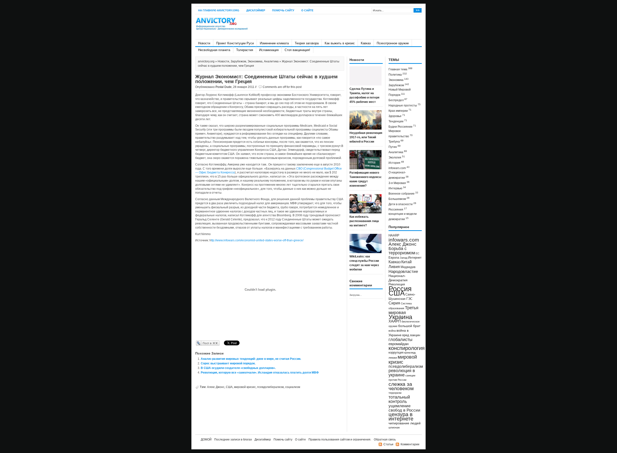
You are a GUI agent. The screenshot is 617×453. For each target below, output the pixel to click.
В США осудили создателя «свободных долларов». (238, 368)
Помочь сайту (283, 10)
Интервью (397, 188)
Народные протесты (405, 105)
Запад (403, 257)
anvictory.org (206, 61)
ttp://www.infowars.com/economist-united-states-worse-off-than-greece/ (257, 240)
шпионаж (394, 427)
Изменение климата (274, 43)
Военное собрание (403, 193)
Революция (397, 284)
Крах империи (400, 110)
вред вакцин (411, 335)
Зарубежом (238, 61)
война (392, 330)
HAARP (394, 235)
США (229, 387)
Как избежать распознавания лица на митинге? (364, 221)
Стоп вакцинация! (297, 50)
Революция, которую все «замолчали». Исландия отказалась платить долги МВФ (260, 372)
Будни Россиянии (402, 126)
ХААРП (395, 321)
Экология (397, 157)
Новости (204, 43)
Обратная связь (385, 439)
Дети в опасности (402, 204)
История (396, 162)
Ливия (394, 266)
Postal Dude (223, 87)
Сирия (394, 303)
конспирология (407, 348)
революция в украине (402, 372)
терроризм (395, 392)
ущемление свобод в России (404, 408)
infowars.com (399, 168)
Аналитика (271, 61)
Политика (398, 74)
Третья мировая (403, 310)
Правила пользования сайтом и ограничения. (339, 439)
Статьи (388, 444)
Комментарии (410, 444)
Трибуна (396, 141)
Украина (400, 317)
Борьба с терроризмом (402, 250)
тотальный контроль (399, 399)
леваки (393, 357)
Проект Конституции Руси (235, 43)
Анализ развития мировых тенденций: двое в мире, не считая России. (251, 359)
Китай (406, 262)
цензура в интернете (401, 416)
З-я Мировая (399, 183)
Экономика (255, 61)
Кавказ (366, 43)
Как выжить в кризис (340, 43)
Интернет (415, 257)
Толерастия (244, 50)
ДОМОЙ (206, 439)
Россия (400, 289)
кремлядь (410, 352)
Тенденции (398, 121)
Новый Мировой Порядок (400, 92)
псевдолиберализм (270, 387)
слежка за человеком (401, 386)
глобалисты (400, 339)
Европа (394, 257)
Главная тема (400, 69)
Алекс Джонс (215, 387)
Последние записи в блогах (233, 439)
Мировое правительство (401, 133)
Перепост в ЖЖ (200, 343)
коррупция (396, 352)
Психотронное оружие (393, 43)
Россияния (398, 209)
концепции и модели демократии (403, 216)
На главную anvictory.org (218, 10)
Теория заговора (307, 43)
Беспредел (398, 100)
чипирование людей (405, 423)
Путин (395, 146)
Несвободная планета (214, 50)
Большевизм (399, 199)
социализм (292, 387)
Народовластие (403, 271)
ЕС (417, 253)
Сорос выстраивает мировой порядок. (228, 363)
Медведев (408, 267)
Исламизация (269, 50)
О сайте (307, 10)
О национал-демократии (399, 175)
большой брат (409, 326)
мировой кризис (245, 387)
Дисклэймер (255, 10)
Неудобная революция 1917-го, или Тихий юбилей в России (365, 137)
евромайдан (399, 344)
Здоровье (397, 116)
